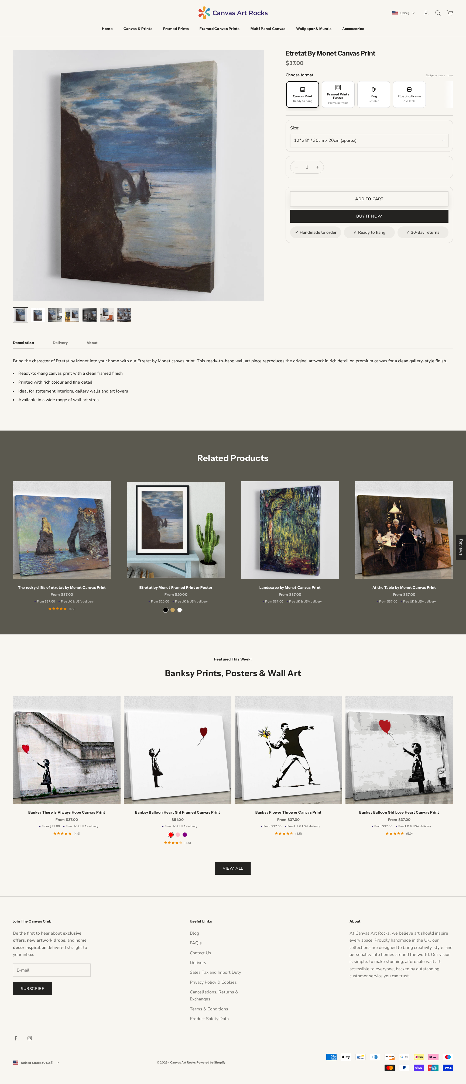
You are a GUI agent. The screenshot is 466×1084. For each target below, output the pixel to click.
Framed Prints (176, 28)
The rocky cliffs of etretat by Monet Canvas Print (62, 587)
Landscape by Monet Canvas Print (290, 587)
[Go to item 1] (20, 314)
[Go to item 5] (89, 314)
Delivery (198, 963)
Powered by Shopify (211, 1062)
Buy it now (369, 216)
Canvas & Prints (138, 28)
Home (107, 28)
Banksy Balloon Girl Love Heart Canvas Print (399, 812)
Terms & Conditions (209, 1009)
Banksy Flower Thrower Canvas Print (288, 812)
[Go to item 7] (124, 314)
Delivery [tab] (60, 342)
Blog (194, 933)
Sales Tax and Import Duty (215, 972)
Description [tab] (23, 342)
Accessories (353, 28)
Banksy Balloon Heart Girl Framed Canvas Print (177, 812)
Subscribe (32, 988)
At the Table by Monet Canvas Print (404, 587)
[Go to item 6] (106, 314)
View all (233, 868)
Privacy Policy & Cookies (213, 982)
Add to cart (369, 199)
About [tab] (92, 342)
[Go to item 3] (55, 314)
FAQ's (196, 943)
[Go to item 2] (37, 314)
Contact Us (200, 953)
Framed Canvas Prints (219, 28)
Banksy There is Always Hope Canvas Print (66, 812)
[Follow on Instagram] (29, 1038)
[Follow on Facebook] (15, 1038)
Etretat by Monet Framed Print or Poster (175, 587)
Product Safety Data (209, 1019)
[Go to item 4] (72, 314)
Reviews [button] (461, 547)
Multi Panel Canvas (268, 28)
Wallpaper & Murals (313, 28)
